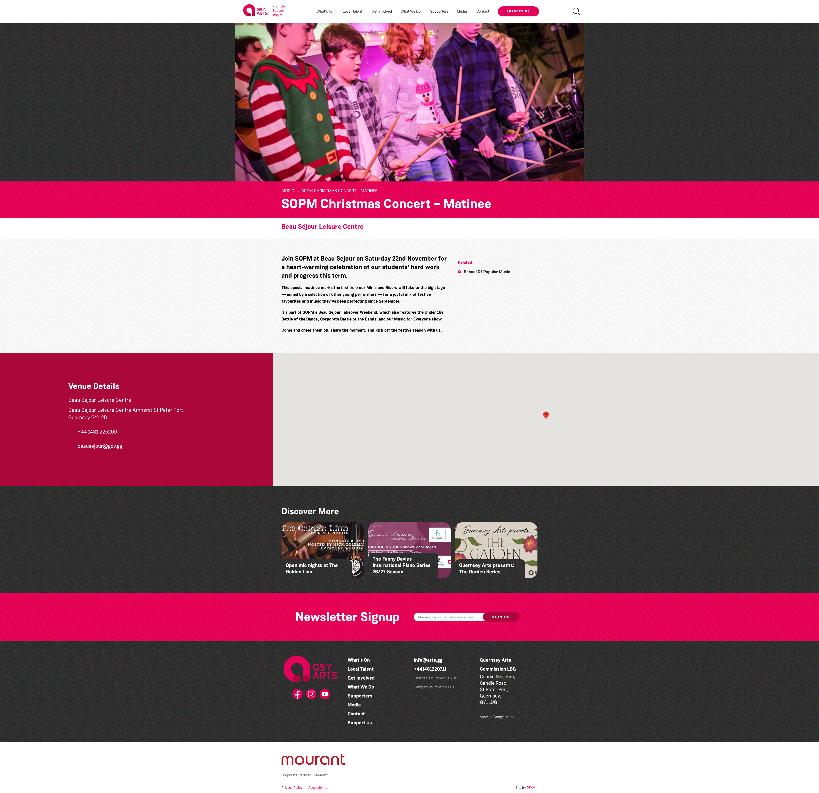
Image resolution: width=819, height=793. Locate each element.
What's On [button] (325, 11)
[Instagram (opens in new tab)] (310, 694)
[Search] (576, 11)
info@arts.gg (428, 660)
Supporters (439, 11)
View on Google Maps (497, 716)
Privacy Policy (292, 787)
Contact (482, 11)
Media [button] (462, 11)
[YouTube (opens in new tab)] (324, 694)
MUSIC (288, 190)
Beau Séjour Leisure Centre (323, 226)
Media (354, 705)
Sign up (501, 617)
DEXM (531, 787)
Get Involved (382, 11)
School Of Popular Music (487, 271)
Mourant (321, 775)
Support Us (518, 11)
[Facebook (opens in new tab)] (296, 694)
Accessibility (317, 787)
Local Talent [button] (352, 11)
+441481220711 (430, 669)
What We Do (361, 687)
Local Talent (361, 669)
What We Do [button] (411, 11)
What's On (359, 660)
